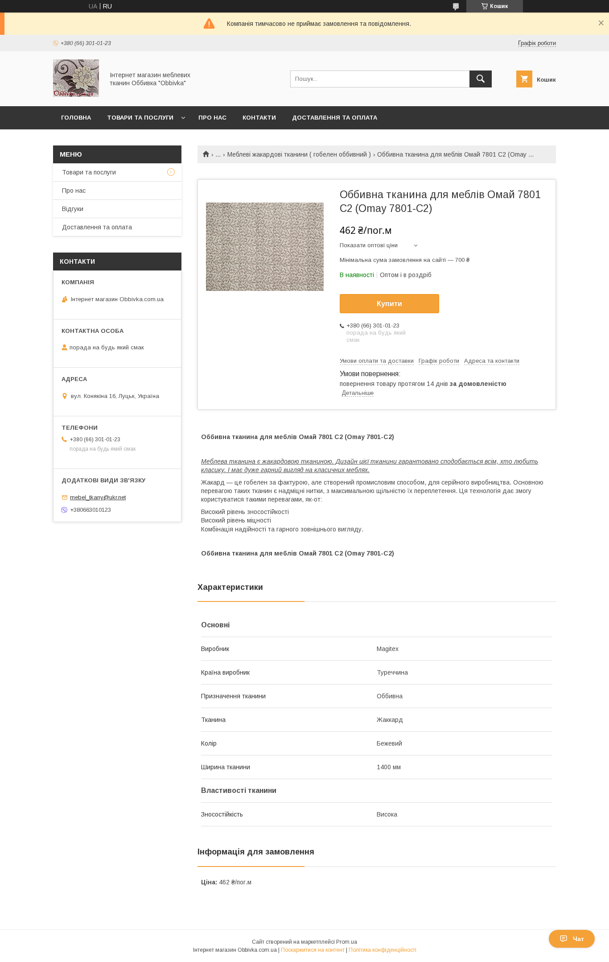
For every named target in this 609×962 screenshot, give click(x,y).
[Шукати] (480, 78)
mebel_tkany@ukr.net (98, 497)
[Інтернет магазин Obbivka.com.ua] (76, 94)
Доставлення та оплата (334, 117)
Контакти (259, 117)
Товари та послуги (140, 117)
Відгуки (72, 208)
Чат (578, 938)
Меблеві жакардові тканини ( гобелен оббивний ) (299, 154)
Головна (76, 117)
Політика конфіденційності (382, 950)
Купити (389, 303)
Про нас (212, 117)
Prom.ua (346, 942)
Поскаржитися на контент (313, 950)
